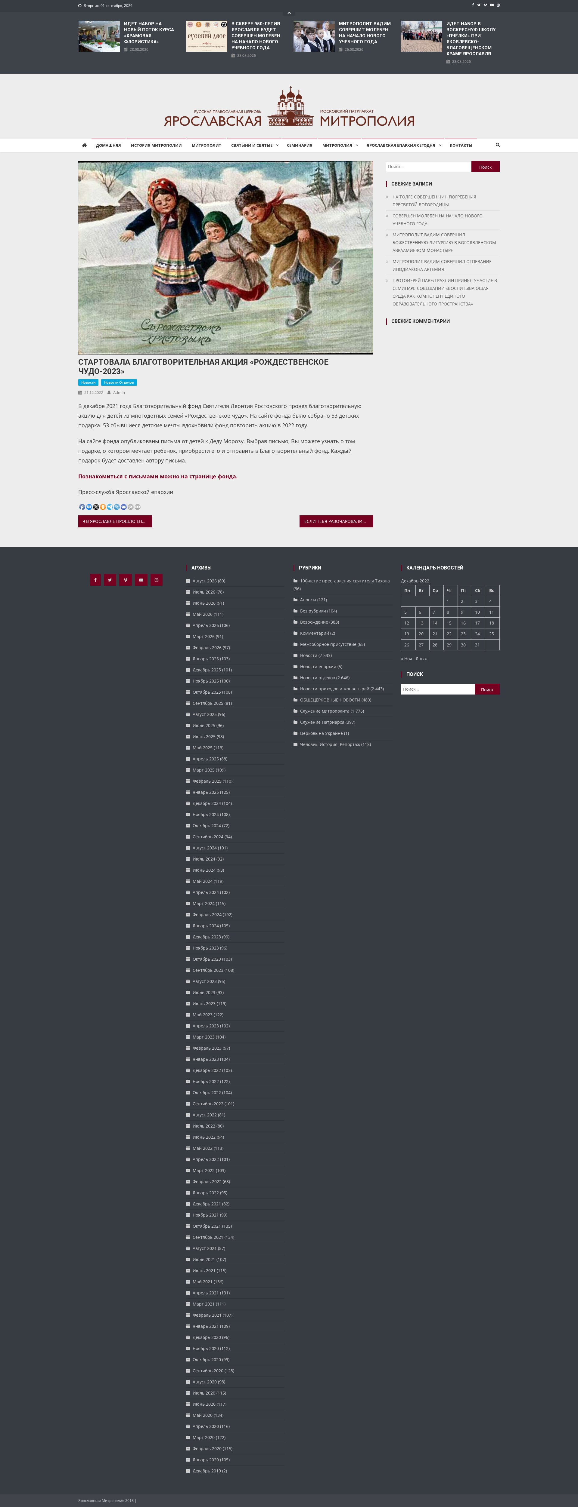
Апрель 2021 (206, 1293)
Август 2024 (205, 848)
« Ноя (406, 658)
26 (406, 645)
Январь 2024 (206, 925)
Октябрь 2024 (207, 825)
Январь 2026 (206, 658)
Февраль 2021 (207, 1315)
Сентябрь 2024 (208, 836)
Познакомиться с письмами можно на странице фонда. (158, 476)
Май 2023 (203, 1014)
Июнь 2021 (204, 1270)
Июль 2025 (204, 725)
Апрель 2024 (206, 892)
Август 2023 (205, 981)
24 (477, 634)
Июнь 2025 (204, 736)
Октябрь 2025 (207, 692)
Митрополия (337, 145)
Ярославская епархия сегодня (401, 145)
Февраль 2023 (207, 1048)
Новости (88, 382)
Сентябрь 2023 (208, 970)
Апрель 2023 (206, 1026)
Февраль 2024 (207, 914)
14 (435, 623)
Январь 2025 (206, 792)
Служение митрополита (325, 711)
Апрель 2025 (206, 759)
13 (421, 623)
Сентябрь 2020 (208, 1370)
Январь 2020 (206, 1459)
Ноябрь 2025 (206, 681)
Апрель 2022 (206, 1159)
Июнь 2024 (204, 870)
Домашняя (108, 145)
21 (435, 634)
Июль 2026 (204, 592)
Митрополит (206, 145)
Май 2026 (203, 614)
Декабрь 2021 (207, 1204)
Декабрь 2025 (207, 670)
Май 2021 (203, 1281)
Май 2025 (203, 747)
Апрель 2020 (206, 1426)
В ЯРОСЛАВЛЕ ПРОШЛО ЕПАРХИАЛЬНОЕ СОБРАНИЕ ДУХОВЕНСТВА (119, 521)
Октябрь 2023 (207, 959)
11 (491, 612)
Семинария (299, 145)
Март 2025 (204, 770)
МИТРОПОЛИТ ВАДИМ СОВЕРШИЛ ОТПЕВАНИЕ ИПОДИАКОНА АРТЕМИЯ (442, 265)
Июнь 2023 (204, 1003)
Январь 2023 (206, 1059)
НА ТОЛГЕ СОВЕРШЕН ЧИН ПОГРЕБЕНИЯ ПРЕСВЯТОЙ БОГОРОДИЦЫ (434, 200)
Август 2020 (205, 1382)
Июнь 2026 (204, 603)
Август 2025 (205, 714)
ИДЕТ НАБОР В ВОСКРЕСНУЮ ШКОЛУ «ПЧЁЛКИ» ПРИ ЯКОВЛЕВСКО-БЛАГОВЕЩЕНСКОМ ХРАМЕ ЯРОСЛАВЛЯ (471, 39)
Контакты (461, 145)
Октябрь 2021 (207, 1226)
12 (406, 623)
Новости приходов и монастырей (334, 689)
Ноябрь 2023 (206, 948)
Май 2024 (203, 881)
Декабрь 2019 (207, 1471)
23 (463, 634)
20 (421, 634)
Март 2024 (204, 903)
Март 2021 (204, 1304)
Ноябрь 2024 (206, 814)
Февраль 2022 (207, 1181)
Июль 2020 (204, 1393)
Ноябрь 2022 (206, 1081)
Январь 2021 (206, 1326)
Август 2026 (205, 581)
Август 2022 (205, 1115)
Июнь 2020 (204, 1404)
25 (491, 634)
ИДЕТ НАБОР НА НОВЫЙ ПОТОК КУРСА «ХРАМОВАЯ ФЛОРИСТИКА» (149, 33)
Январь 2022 (206, 1192)
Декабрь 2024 (207, 803)
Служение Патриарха (322, 722)
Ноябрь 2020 (206, 1348)
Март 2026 (204, 636)
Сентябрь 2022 (208, 1103)
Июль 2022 (204, 1126)
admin (119, 392)
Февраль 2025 (207, 781)
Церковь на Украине (321, 733)
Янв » (421, 658)
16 (463, 623)
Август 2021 (205, 1248)
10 (477, 612)
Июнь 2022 (204, 1137)
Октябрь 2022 (207, 1092)
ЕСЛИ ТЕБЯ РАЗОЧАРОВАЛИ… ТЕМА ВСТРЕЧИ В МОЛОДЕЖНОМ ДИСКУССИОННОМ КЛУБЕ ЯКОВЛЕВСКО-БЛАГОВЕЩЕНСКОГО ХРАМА (338, 521)
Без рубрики (313, 611)
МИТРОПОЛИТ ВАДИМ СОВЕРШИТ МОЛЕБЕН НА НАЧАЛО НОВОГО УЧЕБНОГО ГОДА (365, 33)
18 (491, 623)
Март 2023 (204, 1037)
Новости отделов (119, 382)
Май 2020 (203, 1415)
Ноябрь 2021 (206, 1215)
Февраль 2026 (207, 647)
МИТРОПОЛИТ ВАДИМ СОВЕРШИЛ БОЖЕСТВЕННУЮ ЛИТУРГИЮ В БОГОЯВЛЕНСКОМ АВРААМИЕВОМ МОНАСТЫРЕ (444, 242)
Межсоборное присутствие (328, 644)
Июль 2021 (204, 1259)
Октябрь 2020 (207, 1359)
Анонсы (308, 600)
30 (463, 645)
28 (435, 645)
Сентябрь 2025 (208, 703)
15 (449, 623)
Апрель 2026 (206, 625)
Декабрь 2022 (207, 1070)
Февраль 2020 (207, 1448)
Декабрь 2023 (207, 937)
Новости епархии (318, 666)
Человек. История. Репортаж (330, 744)
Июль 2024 (204, 859)
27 (421, 645)
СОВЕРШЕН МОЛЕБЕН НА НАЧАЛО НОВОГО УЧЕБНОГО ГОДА (438, 219)
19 (406, 634)
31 (477, 645)
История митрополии (156, 145)
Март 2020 (204, 1437)
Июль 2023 (204, 992)
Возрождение (314, 622)
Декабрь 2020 (207, 1337)
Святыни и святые (251, 145)
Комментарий (314, 633)
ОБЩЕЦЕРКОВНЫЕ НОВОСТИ (330, 700)
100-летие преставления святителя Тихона (345, 581)
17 (477, 623)
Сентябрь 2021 (208, 1237)
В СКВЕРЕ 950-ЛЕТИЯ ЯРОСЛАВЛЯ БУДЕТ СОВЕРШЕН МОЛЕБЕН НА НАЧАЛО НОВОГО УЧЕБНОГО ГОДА (256, 36)
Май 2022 (203, 1148)
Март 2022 (204, 1170)
